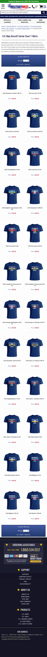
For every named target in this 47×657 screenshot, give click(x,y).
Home (3, 26)
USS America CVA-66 (12, 131)
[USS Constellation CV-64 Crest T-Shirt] (12, 156)
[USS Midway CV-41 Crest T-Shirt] (35, 462)
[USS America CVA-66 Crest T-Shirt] (12, 118)
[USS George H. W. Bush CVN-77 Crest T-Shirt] (35, 309)
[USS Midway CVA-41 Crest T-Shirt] (12, 500)
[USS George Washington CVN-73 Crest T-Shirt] (12, 309)
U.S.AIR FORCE (25, 621)
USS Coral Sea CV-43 (35, 169)
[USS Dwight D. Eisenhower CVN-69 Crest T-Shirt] (12, 194)
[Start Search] (44, 12)
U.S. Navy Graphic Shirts (22, 28)
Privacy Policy (25, 579)
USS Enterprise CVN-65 (35, 208)
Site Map (25, 599)
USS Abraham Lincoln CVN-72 (12, 93)
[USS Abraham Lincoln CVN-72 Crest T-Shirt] (12, 80)
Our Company (25, 601)
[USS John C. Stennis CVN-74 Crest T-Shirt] (35, 385)
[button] (3, 6)
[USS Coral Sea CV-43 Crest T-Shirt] (35, 156)
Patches (31, 16)
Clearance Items (40, 16)
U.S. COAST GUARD (25, 624)
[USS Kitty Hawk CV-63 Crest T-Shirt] (35, 424)
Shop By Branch (11, 26)
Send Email (25, 597)
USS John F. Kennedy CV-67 (12, 437)
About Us (25, 594)
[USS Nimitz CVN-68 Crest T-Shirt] (35, 500)
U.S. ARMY (25, 614)
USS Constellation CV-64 (12, 169)
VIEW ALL (27, 64)
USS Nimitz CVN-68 (35, 513)
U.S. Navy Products (23, 26)
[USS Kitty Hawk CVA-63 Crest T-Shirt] (12, 462)
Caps (2, 16)
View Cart (25, 604)
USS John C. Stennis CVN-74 (35, 399)
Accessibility (25, 584)
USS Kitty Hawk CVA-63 (12, 475)
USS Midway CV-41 (35, 475)
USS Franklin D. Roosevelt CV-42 (12, 284)
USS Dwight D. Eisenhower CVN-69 (12, 208)
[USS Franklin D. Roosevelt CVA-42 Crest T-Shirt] (35, 271)
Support (25, 574)
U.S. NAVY (25, 616)
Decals (21, 16)
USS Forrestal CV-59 (12, 246)
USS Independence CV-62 (12, 399)
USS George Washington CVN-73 (12, 323)
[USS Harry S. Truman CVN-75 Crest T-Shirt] (35, 347)
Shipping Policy (25, 577)
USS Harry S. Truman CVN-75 (35, 360)
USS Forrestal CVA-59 (35, 246)
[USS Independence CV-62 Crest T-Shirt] (12, 385)
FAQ (25, 581)
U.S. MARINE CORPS (25, 619)
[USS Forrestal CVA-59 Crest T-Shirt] (35, 233)
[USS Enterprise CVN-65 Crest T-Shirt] (35, 194)
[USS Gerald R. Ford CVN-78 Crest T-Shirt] (12, 347)
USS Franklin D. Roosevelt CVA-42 (35, 284)
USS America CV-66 (35, 93)
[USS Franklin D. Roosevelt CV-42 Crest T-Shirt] (12, 271)
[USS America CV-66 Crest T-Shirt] (35, 80)
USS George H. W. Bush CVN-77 (35, 322)
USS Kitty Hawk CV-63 (35, 437)
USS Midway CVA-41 (12, 513)
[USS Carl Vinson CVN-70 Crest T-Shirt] (35, 118)
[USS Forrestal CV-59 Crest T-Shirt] (12, 233)
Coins (6, 16)
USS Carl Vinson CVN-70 (35, 131)
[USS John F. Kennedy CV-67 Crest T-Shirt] (12, 424)
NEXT (22, 64)
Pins (25, 16)
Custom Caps (13, 16)
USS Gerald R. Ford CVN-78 (12, 360)
